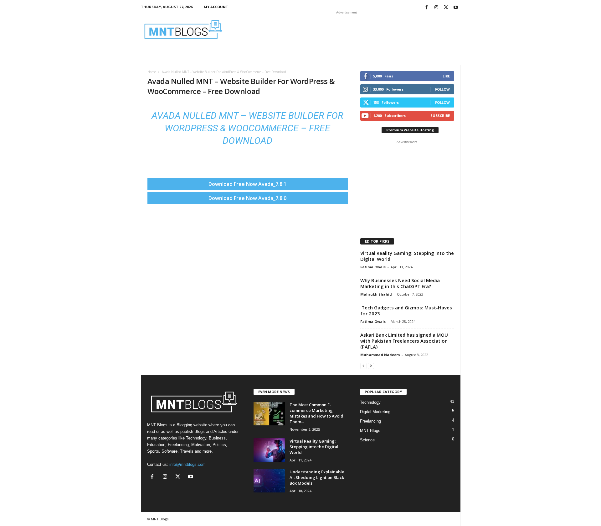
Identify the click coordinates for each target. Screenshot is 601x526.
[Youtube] (456, 7)
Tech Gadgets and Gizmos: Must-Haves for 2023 (406, 310)
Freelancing (370, 421)
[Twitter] (446, 7)
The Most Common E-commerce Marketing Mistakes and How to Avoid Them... (316, 413)
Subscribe (440, 115)
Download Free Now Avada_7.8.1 (247, 184)
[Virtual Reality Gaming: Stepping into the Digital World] (269, 450)
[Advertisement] (346, 29)
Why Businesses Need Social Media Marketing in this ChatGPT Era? (400, 283)
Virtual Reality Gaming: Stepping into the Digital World (407, 256)
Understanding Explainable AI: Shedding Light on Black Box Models (317, 477)
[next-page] (371, 365)
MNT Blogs (370, 430)
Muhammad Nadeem (380, 354)
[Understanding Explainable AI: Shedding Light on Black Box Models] (269, 480)
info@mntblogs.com (187, 464)
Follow (442, 89)
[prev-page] (363, 365)
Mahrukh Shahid (376, 294)
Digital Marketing (375, 411)
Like (446, 76)
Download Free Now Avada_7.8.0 (247, 198)
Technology (370, 402)
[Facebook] (426, 7)
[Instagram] (436, 7)
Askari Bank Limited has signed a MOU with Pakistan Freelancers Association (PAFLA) (404, 341)
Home (151, 72)
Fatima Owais (373, 267)
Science (367, 440)
